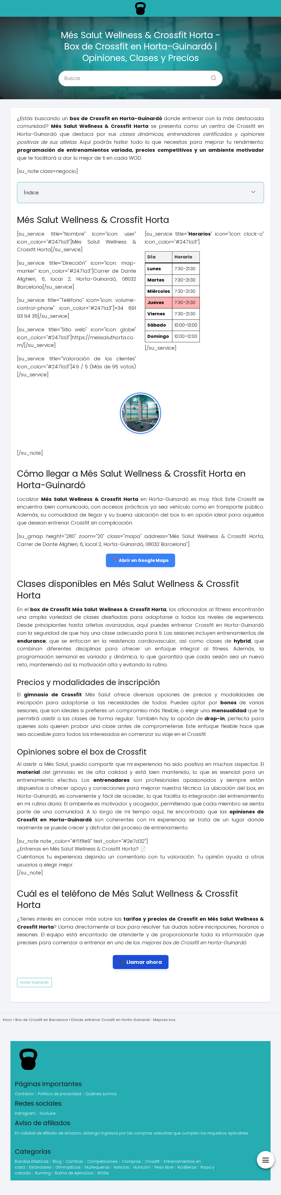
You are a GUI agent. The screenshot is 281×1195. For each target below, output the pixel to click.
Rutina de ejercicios (74, 1173)
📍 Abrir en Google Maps (140, 560)
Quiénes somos (101, 1094)
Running (43, 1173)
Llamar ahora (144, 962)
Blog (57, 1161)
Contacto (24, 1094)
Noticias (121, 1167)
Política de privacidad (59, 1094)
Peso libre (163, 1167)
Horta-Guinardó (34, 982)
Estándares (40, 1167)
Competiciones (102, 1161)
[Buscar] (211, 76)
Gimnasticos (68, 1167)
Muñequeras (97, 1167)
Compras (131, 1161)
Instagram (25, 1113)
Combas (74, 1161)
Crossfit (152, 1161)
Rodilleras (187, 1167)
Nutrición (141, 1167)
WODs (103, 1173)
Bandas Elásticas (32, 1161)
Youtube (48, 1113)
